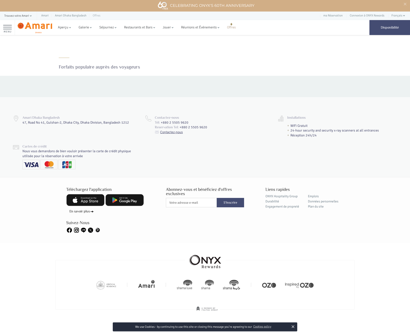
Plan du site (316, 206)
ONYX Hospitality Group (281, 196)
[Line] (83, 230)
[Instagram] (76, 230)
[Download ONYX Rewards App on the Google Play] (124, 200)
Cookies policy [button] (262, 326)
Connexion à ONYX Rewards (367, 15)
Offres (231, 27)
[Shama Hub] (231, 284)
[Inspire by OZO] (299, 284)
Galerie (84, 27)
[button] (18, 16)
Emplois (313, 196)
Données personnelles (323, 201)
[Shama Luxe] (184, 284)
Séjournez (106, 27)
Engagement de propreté (282, 206)
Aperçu (63, 27)
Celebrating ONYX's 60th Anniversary (212, 5)
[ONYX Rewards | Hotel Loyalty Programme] (205, 259)
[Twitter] (90, 230)
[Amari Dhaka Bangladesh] (34, 28)
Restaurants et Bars (138, 27)
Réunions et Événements (199, 27)
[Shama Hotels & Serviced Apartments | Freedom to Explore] (207, 284)
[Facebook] (69, 230)
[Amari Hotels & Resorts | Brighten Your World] (146, 284)
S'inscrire (230, 203)
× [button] (293, 326)
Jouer (167, 27)
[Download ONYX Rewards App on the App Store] (85, 200)
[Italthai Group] (207, 311)
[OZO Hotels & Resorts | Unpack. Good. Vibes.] (269, 284)
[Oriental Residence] (106, 284)
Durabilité (272, 201)
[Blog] (97, 230)
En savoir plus (79, 211)
